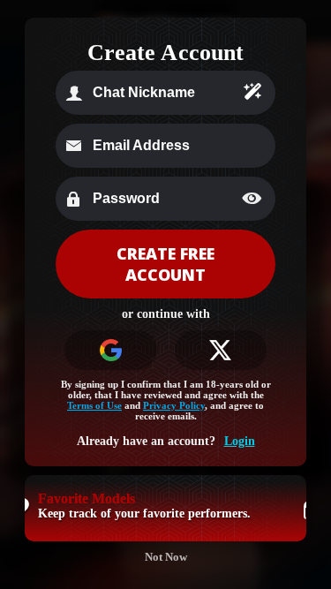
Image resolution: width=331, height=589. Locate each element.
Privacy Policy (174, 405)
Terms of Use (94, 405)
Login (239, 441)
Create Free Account (165, 264)
